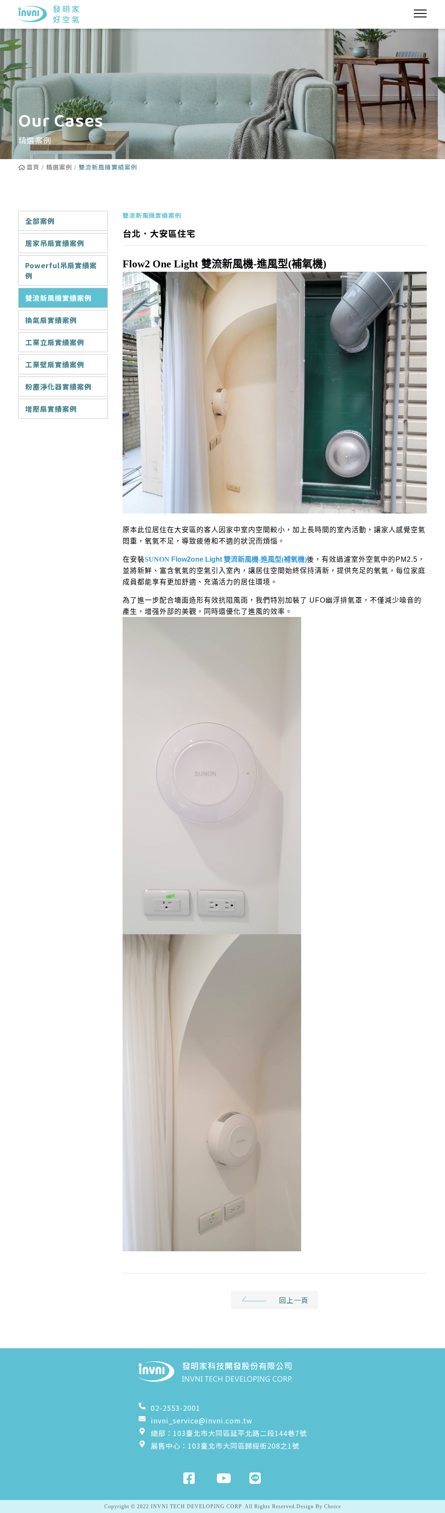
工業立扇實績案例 (54, 342)
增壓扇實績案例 (51, 408)
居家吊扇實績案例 (54, 243)
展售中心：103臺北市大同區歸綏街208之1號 (225, 1445)
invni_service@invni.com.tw (201, 1420)
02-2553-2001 (175, 1408)
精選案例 (59, 167)
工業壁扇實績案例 (54, 364)
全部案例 (40, 221)
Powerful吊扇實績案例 (61, 270)
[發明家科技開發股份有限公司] (48, 14)
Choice (332, 1506)
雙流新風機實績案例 (58, 298)
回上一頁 (294, 1300)
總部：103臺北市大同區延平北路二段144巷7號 (229, 1433)
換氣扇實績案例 (51, 320)
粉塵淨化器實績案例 (58, 386)
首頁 (33, 167)
